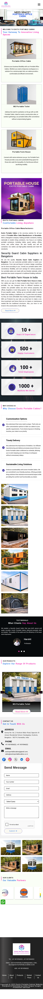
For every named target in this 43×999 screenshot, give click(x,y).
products (20, 975)
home (4, 975)
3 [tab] (24, 651)
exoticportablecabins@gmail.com (16, 752)
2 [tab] (21, 651)
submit (12, 831)
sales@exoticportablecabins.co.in (16, 754)
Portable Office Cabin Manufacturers (19, 235)
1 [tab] (19, 651)
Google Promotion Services (27, 986)
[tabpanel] (21, 637)
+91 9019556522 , (11, 744)
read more (9, 310)
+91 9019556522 (17, 959)
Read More (20, 711)
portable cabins (33, 266)
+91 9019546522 (22, 744)
